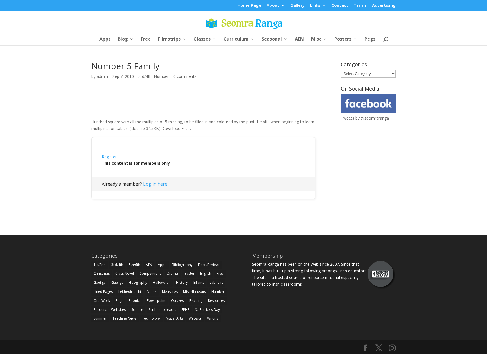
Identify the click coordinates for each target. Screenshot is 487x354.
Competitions (150, 273)
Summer (100, 318)
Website (195, 318)
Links (315, 5)
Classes (202, 39)
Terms (360, 5)
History (182, 282)
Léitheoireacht (129, 291)
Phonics (135, 300)
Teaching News (124, 318)
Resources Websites (110, 309)
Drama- (173, 273)
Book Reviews (209, 264)
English (205, 273)
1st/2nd (100, 264)
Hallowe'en (162, 282)
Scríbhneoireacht (162, 309)
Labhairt (216, 282)
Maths (151, 291)
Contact (339, 5)
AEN (299, 39)
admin (102, 76)
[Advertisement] (203, 105)
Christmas (102, 273)
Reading (195, 300)
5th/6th (134, 264)
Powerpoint (156, 300)
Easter (189, 273)
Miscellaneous (194, 291)
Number (161, 76)
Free (146, 39)
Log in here (155, 184)
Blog (123, 39)
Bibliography (182, 264)
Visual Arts (174, 318)
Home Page (249, 5)
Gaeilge (100, 282)
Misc (316, 39)
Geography (138, 282)
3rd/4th (145, 76)
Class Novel (124, 273)
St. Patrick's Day (207, 309)
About (273, 5)
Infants (198, 282)
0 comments (184, 76)
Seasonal (272, 39)
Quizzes (177, 300)
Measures (170, 291)
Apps (104, 39)
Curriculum (236, 39)
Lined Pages (103, 291)
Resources (216, 300)
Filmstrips (169, 39)
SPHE (185, 309)
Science (137, 309)
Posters (342, 39)
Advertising (384, 5)
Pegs (369, 39)
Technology (151, 318)
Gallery (297, 5)
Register (109, 156)
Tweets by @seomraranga (365, 118)
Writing (212, 318)
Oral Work (102, 300)
